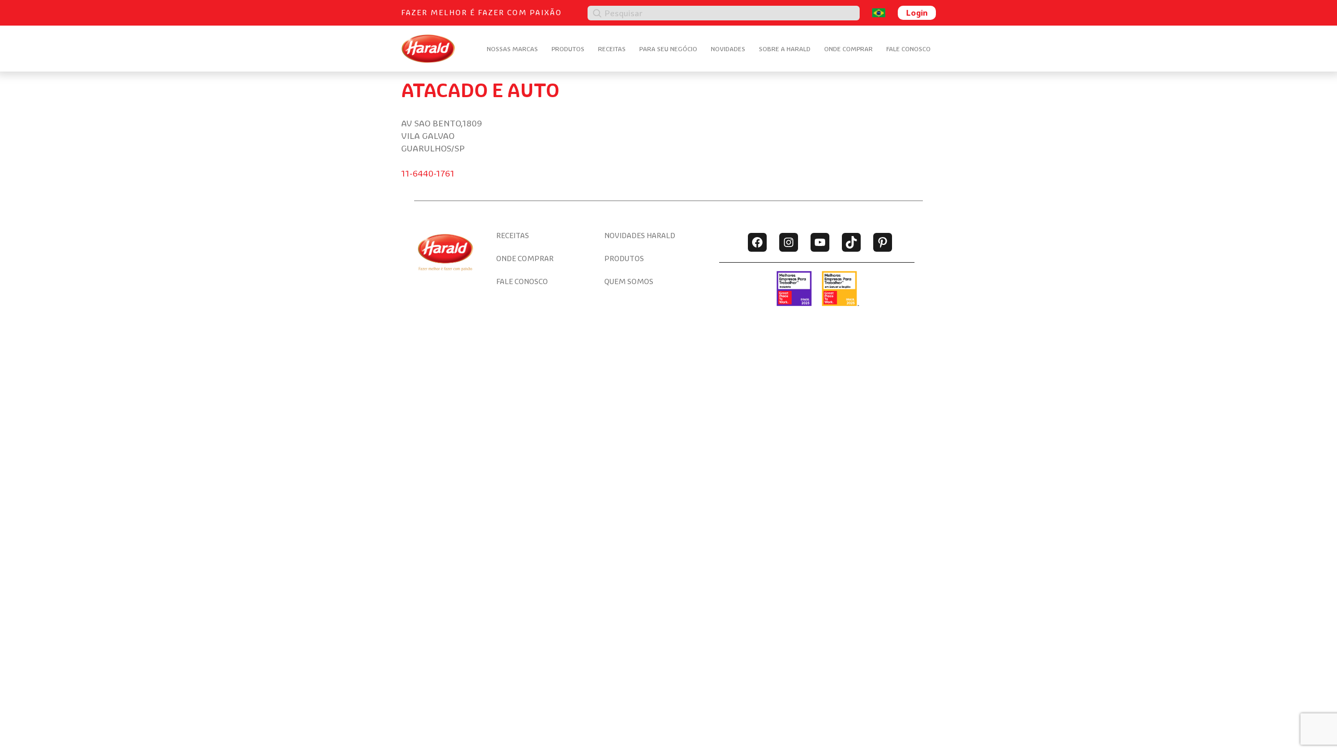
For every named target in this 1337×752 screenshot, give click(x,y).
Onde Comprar (848, 49)
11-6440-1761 (427, 173)
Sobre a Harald (785, 49)
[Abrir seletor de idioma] (878, 12)
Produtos (568, 49)
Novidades (728, 49)
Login (917, 12)
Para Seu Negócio (668, 49)
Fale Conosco (908, 49)
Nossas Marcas (512, 49)
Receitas (612, 49)
